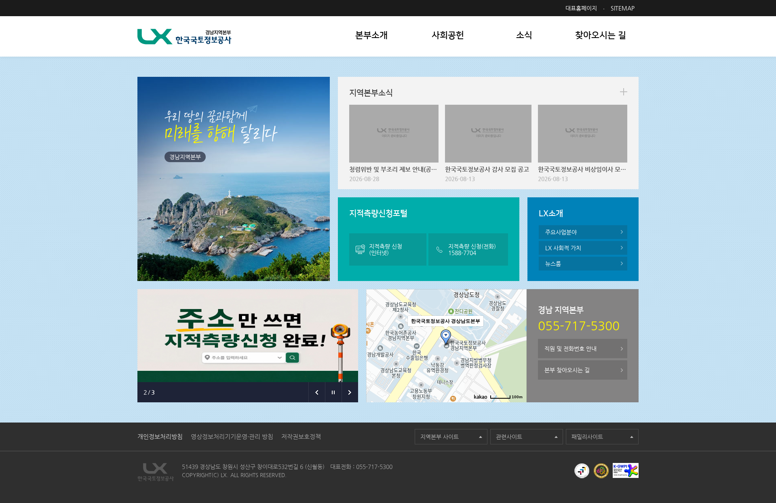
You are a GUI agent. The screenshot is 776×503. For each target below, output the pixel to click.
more (623, 91)
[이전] (316, 392)
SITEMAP (623, 8)
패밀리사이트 (587, 436)
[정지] (333, 392)
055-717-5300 (374, 466)
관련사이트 (509, 436)
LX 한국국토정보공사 (184, 36)
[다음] (350, 392)
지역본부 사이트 (439, 436)
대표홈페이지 (581, 8)
